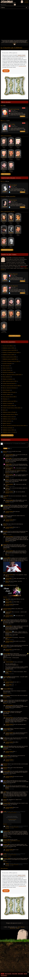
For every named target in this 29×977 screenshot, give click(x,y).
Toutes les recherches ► (7, 435)
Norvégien (13, 111)
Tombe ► (22, 116)
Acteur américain (6, 376)
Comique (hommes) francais (9, 383)
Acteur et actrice (6, 367)
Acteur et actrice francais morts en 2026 (11, 385)
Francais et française (7, 363)
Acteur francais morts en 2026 (9, 396)
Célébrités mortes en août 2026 (9, 350)
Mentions (23, 927)
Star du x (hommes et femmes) (9, 387)
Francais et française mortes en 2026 (11, 361)
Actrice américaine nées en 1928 (10, 414)
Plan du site (12, 928)
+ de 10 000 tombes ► (14, 335)
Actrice (4, 410)
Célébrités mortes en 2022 (8, 429)
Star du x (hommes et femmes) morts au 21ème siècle (14, 425)
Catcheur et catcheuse (7, 403)
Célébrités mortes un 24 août (9, 392)
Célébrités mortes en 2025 (8, 354)
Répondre (5, 452)
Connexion (26, 2)
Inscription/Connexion (12, 812)
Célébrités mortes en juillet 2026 (9, 359)
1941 (12, 125)
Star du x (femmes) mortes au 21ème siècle (12, 374)
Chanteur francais (6, 370)
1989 (12, 287)
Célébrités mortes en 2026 (8, 348)
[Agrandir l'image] (24, 76)
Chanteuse (5, 398)
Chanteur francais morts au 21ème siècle (11, 407)
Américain (13, 202)
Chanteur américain (7, 421)
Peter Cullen (12, 124)
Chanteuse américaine (7, 427)
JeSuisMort (7, 2)
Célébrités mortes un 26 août (9, 418)
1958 (12, 201)
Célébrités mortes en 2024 (8, 405)
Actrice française (6, 390)
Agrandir (6, 70)
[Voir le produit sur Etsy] (14, 86)
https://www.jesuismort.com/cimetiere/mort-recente (15, 469)
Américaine (13, 288)
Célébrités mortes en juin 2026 (9, 401)
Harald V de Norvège (14, 109)
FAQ (19, 927)
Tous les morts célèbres (8, 345)
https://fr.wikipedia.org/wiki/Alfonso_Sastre (11, 840)
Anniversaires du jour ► (7, 249)
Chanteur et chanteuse (7, 379)
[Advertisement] (14, 24)
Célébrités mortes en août (8, 416)
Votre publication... (5, 868)
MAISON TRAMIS (21, 55)
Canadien (13, 126)
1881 (12, 186)
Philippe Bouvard (13, 274)
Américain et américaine (8, 372)
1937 (12, 110)
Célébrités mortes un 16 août (9, 432)
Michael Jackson (13, 200)
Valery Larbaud (13, 185)
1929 (12, 275)
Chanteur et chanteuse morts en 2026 (11, 352)
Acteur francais (6, 365)
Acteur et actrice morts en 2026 (9, 356)
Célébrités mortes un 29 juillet (9, 412)
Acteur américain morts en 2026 (9, 381)
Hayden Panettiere (13, 286)
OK (14, 44)
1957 (14, 186)
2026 (14, 110)
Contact (17, 928)
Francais (12, 187)
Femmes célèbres (6, 394)
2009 (14, 201)
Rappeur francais (6, 423)
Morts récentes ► (6, 174)
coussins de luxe (22, 65)
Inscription (26, 1)
